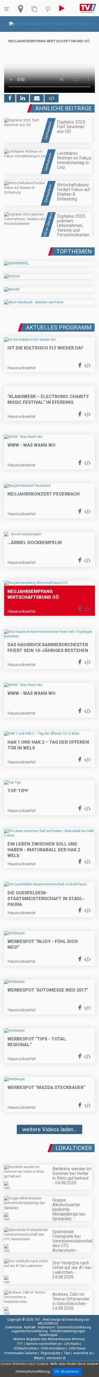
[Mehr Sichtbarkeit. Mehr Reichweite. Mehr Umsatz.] (49, 24)
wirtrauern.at (56, 1358)
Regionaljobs (51, 1353)
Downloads (13, 1327)
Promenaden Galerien (20, 1353)
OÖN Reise (77, 1348)
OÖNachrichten (25, 1348)
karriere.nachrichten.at (43, 1344)
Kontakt (30, 1327)
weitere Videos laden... (49, 1129)
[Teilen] (37, 98)
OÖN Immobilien (53, 1348)
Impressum (46, 1327)
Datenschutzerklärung (74, 1327)
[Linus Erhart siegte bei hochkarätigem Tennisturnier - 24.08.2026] (49, 1145)
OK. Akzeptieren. (66, 1371)
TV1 (20, 1344)
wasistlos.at (82, 1353)
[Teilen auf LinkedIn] (22, 98)
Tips (67, 1353)
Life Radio (71, 1344)
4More (38, 1358)
